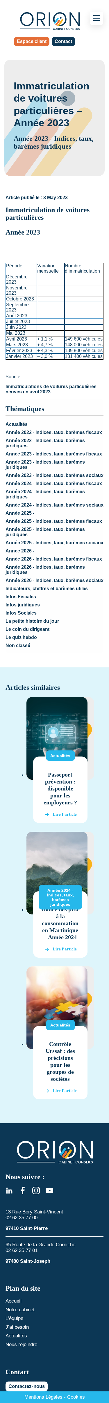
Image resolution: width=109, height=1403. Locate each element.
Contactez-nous (26, 1386)
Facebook (22, 1190)
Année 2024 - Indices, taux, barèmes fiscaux (54, 483)
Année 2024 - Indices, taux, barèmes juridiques (60, 897)
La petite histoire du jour (32, 621)
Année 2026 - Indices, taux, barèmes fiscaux (54, 558)
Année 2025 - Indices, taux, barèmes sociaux (54, 542)
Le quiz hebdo (21, 637)
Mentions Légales (43, 1397)
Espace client (32, 41)
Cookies (76, 1397)
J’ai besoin (17, 1327)
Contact (63, 41)
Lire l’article (65, 814)
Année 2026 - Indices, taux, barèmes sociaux (54, 580)
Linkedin (9, 1190)
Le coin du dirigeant (27, 629)
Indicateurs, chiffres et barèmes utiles (47, 588)
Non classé (18, 645)
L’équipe (14, 1318)
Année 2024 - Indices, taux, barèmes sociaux (54, 505)
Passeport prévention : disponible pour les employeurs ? (60, 788)
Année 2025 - (20, 513)
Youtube (49, 1190)
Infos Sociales (21, 612)
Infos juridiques (23, 604)
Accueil (14, 1301)
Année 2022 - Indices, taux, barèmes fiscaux (54, 432)
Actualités (17, 424)
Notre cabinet (20, 1309)
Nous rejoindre (21, 1344)
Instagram (36, 1190)
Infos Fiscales (21, 596)
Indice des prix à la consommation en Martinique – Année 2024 (60, 923)
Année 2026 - (20, 550)
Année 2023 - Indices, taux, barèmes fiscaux (54, 453)
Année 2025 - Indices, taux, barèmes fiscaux (54, 521)
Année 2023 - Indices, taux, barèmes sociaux (54, 475)
